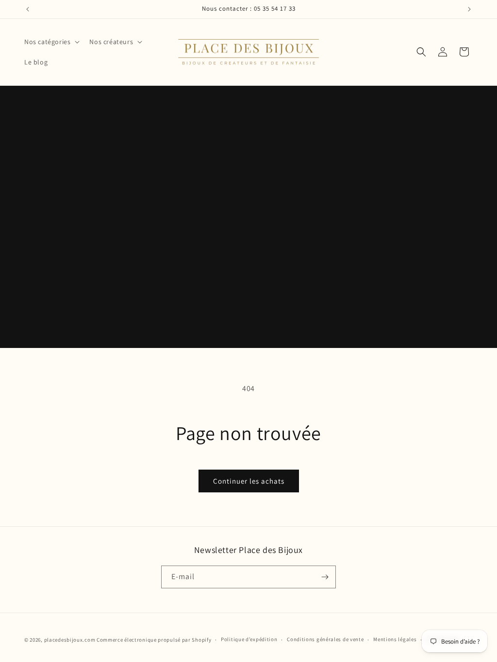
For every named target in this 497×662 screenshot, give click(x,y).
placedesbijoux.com (70, 639)
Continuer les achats (248, 481)
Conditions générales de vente (325, 639)
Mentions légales (394, 639)
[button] (50, 42)
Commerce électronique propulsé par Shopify (154, 639)
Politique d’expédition (249, 639)
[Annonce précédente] (27, 9)
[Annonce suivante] (469, 9)
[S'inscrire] (324, 577)
